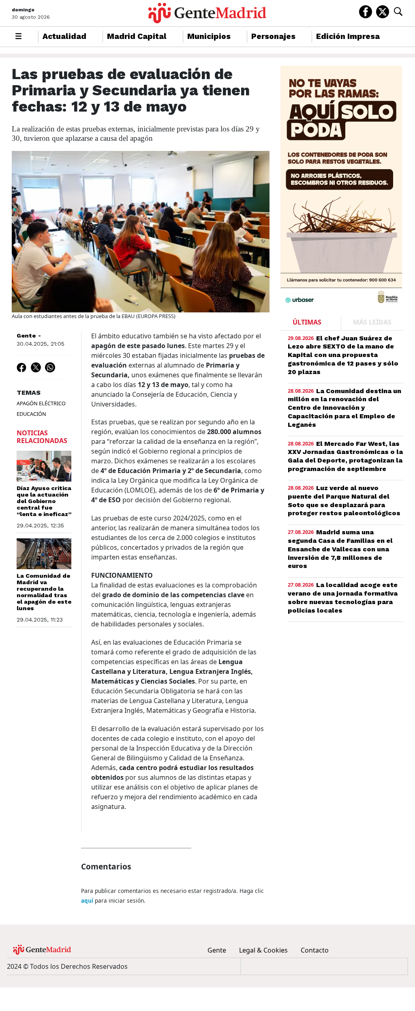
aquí (87, 900)
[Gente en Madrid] (207, 13)
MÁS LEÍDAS (372, 322)
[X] (382, 11)
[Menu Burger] (18, 37)
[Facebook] (365, 11)
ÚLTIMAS (307, 322)
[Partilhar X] (36, 367)
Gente (26, 335)
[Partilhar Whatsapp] (50, 367)
